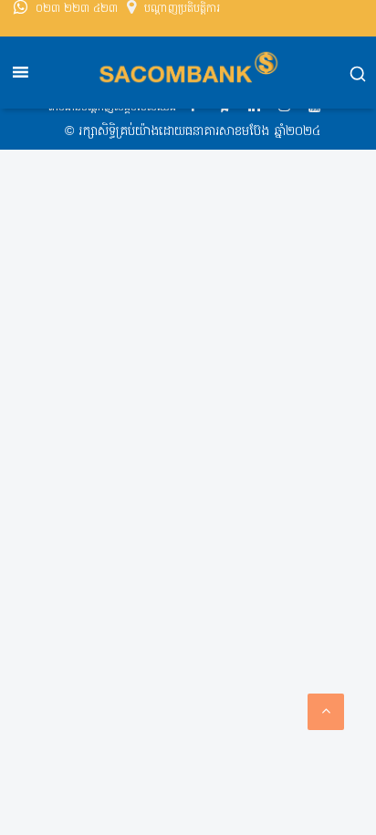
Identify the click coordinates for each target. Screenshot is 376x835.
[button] (358, 76)
